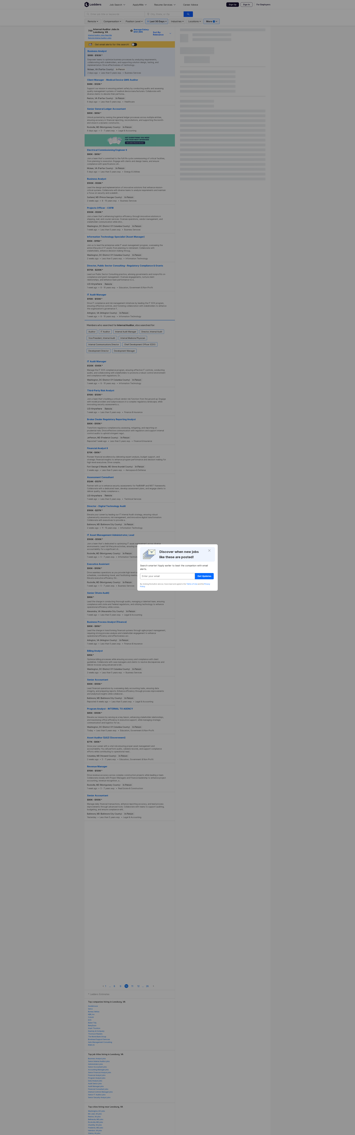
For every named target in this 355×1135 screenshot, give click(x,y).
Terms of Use (191, 584)
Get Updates (204, 576)
